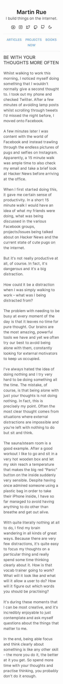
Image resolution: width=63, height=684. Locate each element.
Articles (14, 40)
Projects (33, 40)
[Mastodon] (35, 27)
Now (31, 45)
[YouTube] (13, 27)
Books (51, 40)
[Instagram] (21, 27)
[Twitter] (28, 27)
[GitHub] (43, 27)
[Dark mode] (50, 27)
